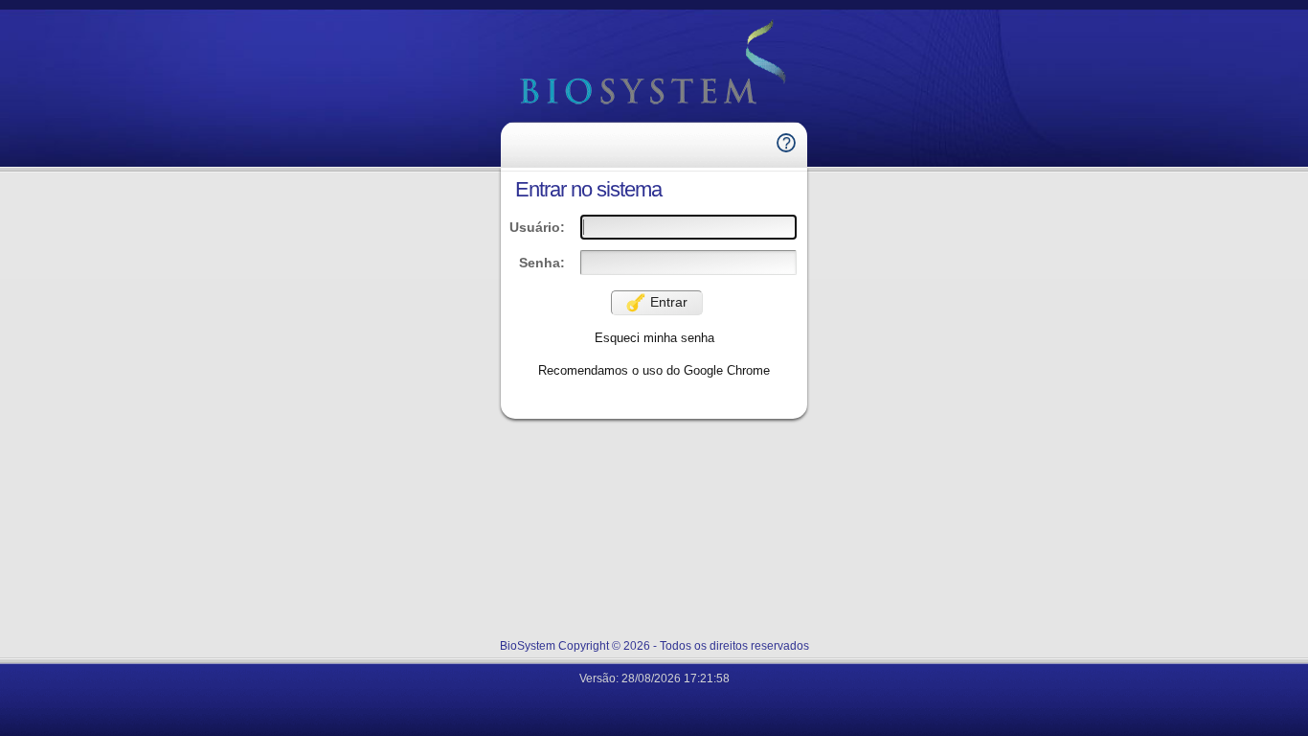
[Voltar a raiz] (654, 63)
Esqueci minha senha (654, 338)
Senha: (542, 262)
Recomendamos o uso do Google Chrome (654, 370)
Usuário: (537, 227)
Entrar (669, 302)
